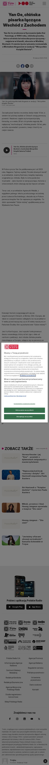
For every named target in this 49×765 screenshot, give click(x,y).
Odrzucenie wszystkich (24, 410)
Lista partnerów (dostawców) (15, 396)
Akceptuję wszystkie (24, 416)
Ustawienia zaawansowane (24, 404)
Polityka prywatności (28, 375)
